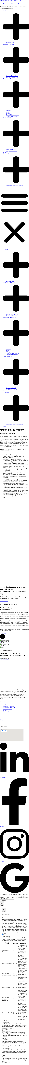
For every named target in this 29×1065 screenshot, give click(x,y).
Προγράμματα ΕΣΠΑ (11, 151)
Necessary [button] (4, 933)
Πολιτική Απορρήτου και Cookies (14, 185)
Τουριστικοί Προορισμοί (12, 77)
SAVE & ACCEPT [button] (6, 1062)
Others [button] (3, 1055)
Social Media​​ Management (12, 115)
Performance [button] (5, 1029)
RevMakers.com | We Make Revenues (12, 4)
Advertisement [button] (5, 1046)
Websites (8, 110)
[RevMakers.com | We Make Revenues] (11, 0)
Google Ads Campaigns (12, 116)
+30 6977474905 (4, 726)
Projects (5, 152)
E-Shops (8, 113)
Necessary (5, 935)
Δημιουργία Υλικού (11, 149)
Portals (8, 112)
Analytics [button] (4, 1038)
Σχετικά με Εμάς (10, 42)
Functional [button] (4, 1020)
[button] (14, 217)
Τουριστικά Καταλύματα (12, 76)
